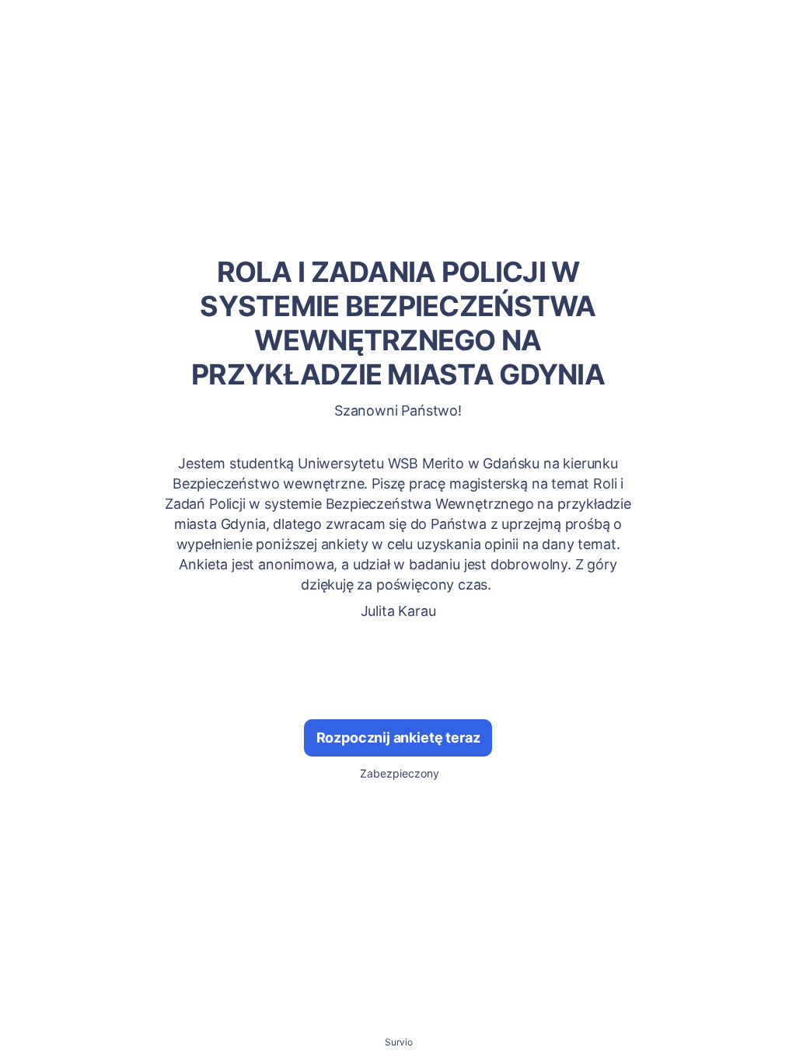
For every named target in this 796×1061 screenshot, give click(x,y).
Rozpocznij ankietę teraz (398, 737)
